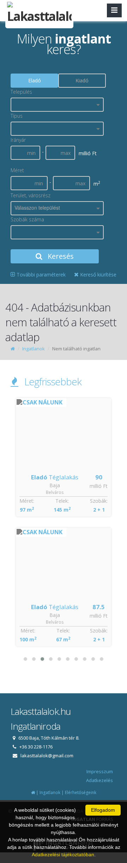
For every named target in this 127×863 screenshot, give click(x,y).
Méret (17, 170)
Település (21, 91)
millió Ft (99, 486)
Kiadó (82, 80)
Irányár (18, 139)
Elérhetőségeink (80, 792)
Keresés (60, 256)
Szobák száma (27, 219)
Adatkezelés (99, 780)
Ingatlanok (33, 348)
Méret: (26, 500)
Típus (17, 115)
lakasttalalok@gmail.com (46, 755)
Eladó (34, 80)
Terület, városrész (30, 195)
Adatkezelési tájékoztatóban (63, 854)
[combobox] (57, 105)
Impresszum (99, 771)
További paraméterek (40, 274)
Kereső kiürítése (97, 274)
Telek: (62, 500)
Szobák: (99, 500)
